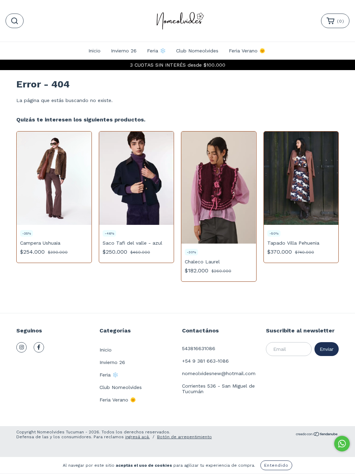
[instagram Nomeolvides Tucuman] (21, 347)
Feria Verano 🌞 (247, 50)
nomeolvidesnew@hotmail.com (219, 373)
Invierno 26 (124, 50)
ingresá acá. (137, 436)
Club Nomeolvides (197, 50)
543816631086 (198, 348)
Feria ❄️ (156, 50)
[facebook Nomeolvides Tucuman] (39, 347)
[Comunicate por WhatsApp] (342, 443)
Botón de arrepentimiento (184, 436)
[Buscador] (15, 21)
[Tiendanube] (317, 434)
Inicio (94, 50)
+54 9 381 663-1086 (205, 361)
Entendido (276, 465)
